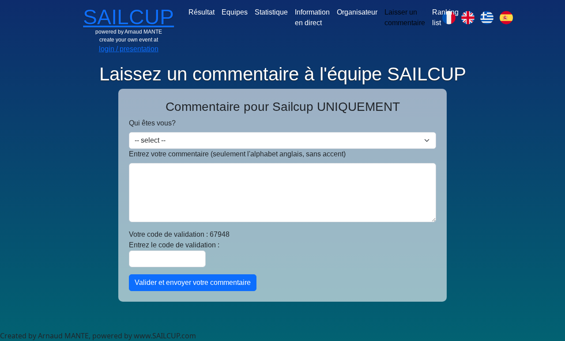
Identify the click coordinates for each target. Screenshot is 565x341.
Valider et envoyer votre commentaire (193, 282)
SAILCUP (128, 17)
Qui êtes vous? (152, 123)
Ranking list (445, 17)
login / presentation (128, 49)
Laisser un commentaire (404, 17)
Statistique (271, 12)
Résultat (201, 12)
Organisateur (357, 12)
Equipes (235, 12)
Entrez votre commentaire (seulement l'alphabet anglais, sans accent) (237, 154)
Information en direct (312, 17)
